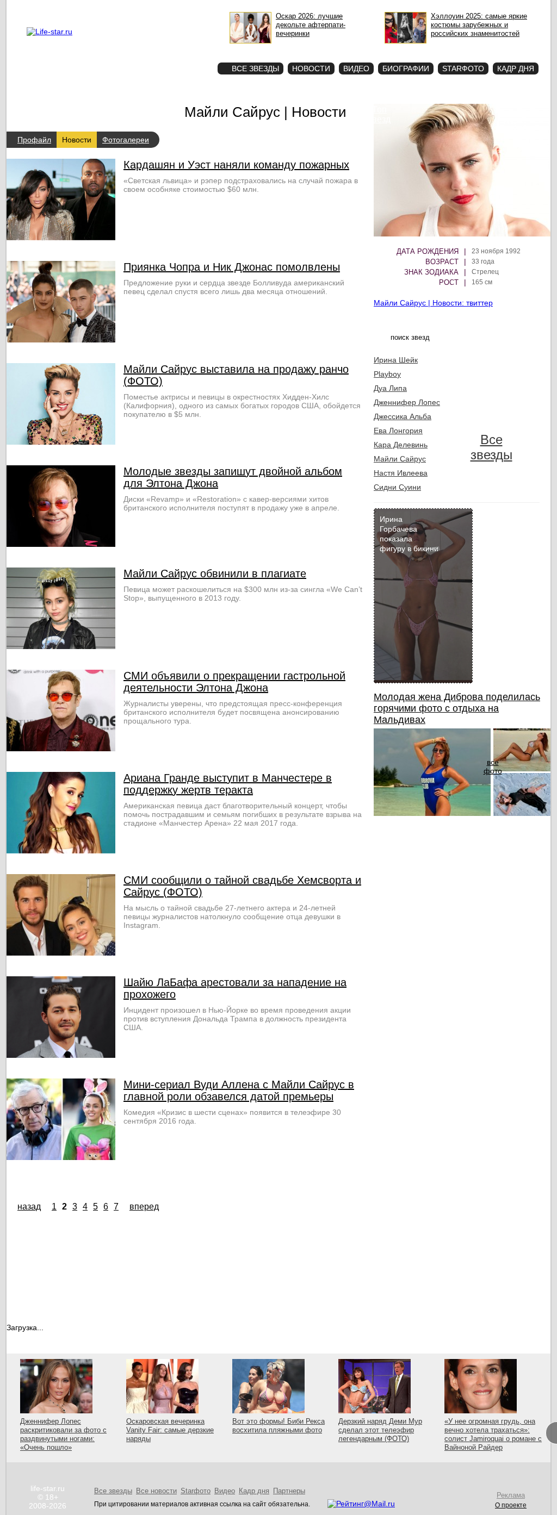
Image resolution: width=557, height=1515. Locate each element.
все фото (493, 766)
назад (29, 1206)
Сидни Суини (397, 487)
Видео (356, 68)
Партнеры (289, 1491)
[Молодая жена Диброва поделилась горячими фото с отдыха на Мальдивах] (432, 813)
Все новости (156, 1491)
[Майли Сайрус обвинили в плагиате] (61, 646)
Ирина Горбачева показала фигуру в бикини (409, 534)
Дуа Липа (390, 388)
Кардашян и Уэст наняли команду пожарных (236, 165)
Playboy (387, 374)
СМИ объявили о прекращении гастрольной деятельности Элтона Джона (234, 682)
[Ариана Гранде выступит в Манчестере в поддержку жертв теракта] (61, 850)
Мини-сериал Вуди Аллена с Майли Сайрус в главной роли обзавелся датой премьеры (238, 1090)
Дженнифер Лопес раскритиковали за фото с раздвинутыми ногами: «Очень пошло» (63, 1434)
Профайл (34, 139)
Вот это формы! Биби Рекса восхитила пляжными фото (278, 1425)
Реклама (126, 8)
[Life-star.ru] (49, 31)
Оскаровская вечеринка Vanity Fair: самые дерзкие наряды (170, 1430)
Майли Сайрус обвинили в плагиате (214, 573)
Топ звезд (379, 114)
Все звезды (491, 447)
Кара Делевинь (401, 444)
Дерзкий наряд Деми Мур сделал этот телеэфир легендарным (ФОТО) (380, 1430)
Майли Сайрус (400, 458)
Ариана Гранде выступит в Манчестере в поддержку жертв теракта (227, 784)
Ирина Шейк (396, 360)
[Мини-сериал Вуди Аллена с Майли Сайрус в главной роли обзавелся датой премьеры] (61, 1157)
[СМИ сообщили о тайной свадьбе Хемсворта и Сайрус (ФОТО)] (61, 953)
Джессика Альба (402, 416)
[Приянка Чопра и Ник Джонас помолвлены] (61, 339)
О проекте (95, 8)
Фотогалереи (125, 139)
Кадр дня (515, 68)
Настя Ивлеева (401, 473)
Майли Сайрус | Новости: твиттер (433, 302)
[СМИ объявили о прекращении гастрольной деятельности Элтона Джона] (61, 748)
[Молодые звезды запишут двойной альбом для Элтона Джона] (61, 544)
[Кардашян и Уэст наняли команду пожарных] (61, 237)
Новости (311, 68)
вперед (144, 1206)
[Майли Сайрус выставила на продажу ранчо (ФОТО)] (61, 442)
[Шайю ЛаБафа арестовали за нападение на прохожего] (61, 1055)
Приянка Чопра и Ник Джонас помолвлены (231, 267)
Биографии (405, 68)
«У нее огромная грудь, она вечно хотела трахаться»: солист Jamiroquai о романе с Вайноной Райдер (493, 1434)
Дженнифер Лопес (407, 402)
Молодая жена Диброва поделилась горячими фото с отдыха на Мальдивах (457, 708)
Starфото (177, 49)
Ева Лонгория (398, 430)
